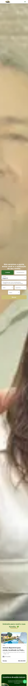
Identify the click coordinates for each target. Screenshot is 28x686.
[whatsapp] (25, 681)
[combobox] (14, 277)
